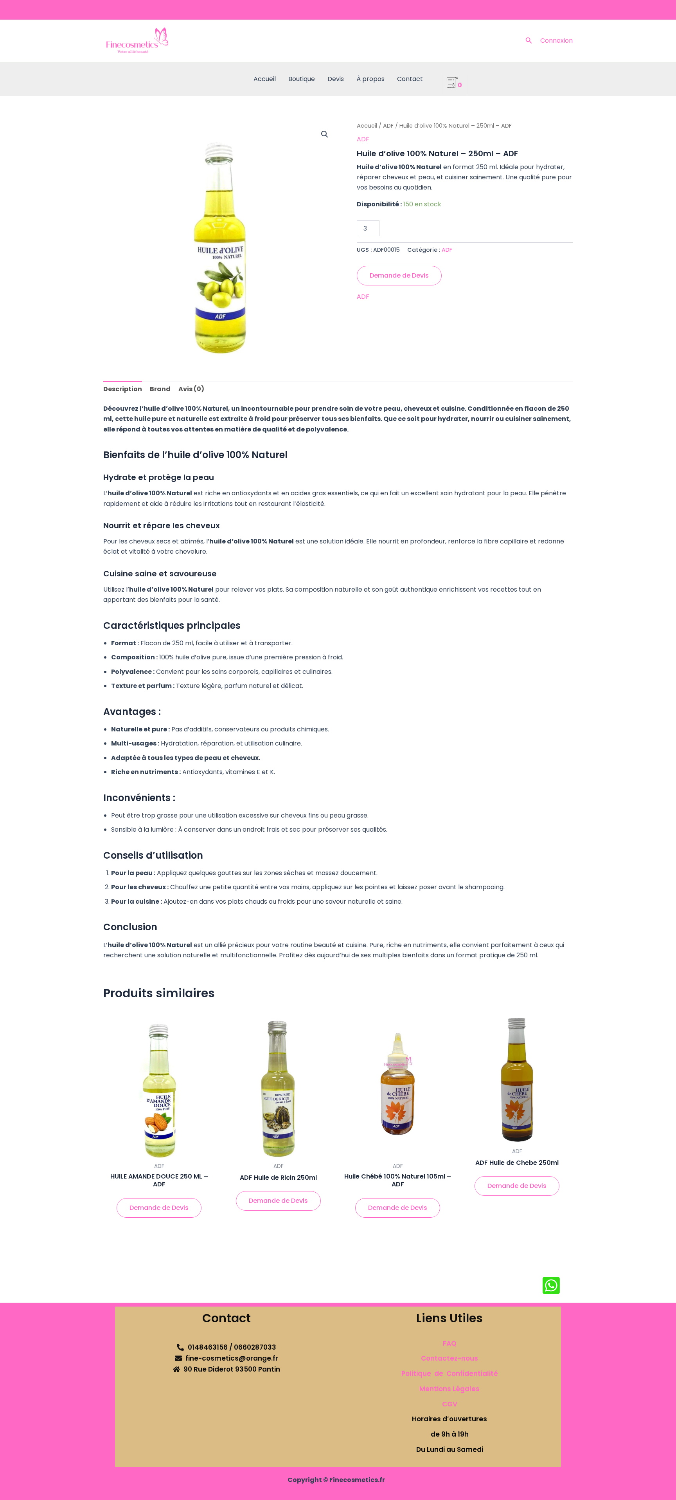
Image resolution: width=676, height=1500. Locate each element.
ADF (388, 126)
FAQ (450, 1343)
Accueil (265, 78)
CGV (449, 1404)
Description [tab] (122, 389)
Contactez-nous (449, 1358)
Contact (410, 78)
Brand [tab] (160, 389)
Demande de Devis (399, 275)
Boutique (301, 78)
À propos (370, 78)
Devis (335, 78)
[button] (528, 41)
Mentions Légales (449, 1389)
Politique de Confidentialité (449, 1373)
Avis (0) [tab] (191, 389)
